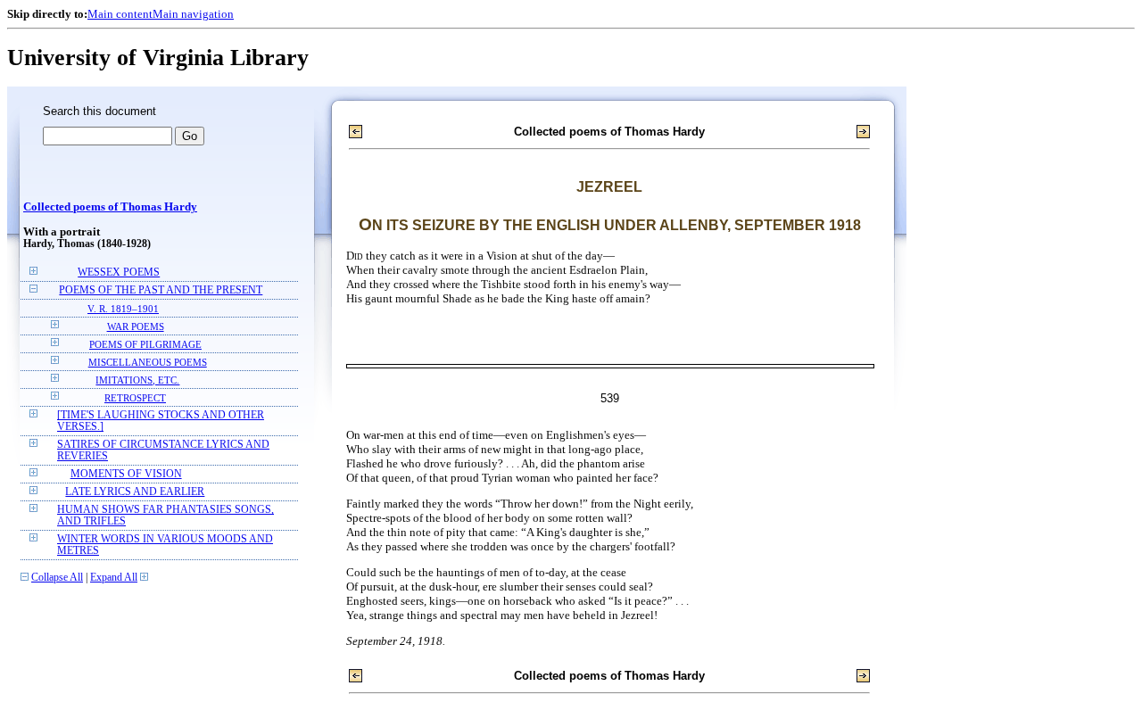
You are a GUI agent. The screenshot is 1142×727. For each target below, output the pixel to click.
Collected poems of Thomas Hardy (110, 207)
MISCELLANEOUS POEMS (147, 362)
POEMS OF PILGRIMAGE (145, 344)
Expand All (113, 577)
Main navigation (193, 14)
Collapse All (57, 577)
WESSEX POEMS (119, 272)
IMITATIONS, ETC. (137, 380)
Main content (120, 14)
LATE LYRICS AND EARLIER (134, 492)
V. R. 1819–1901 (123, 308)
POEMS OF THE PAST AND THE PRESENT (160, 290)
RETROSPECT (135, 397)
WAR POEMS (135, 326)
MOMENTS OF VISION (126, 474)
